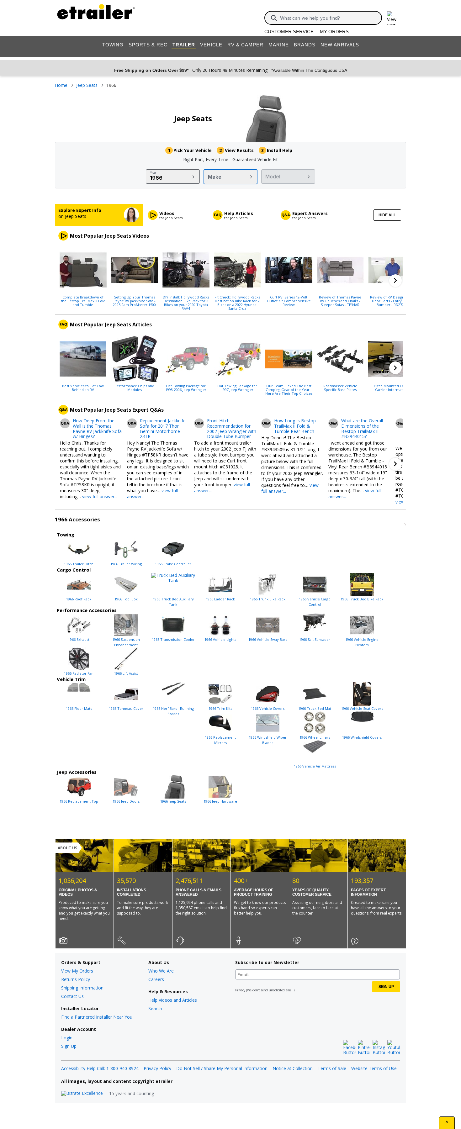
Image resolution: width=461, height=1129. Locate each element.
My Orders (334, 31)
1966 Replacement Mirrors (220, 740)
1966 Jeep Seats (173, 801)
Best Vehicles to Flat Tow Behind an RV (83, 387)
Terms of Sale (332, 1068)
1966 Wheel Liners (314, 737)
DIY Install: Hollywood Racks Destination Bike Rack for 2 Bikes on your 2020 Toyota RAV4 (186, 302)
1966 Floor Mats (79, 708)
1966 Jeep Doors (126, 801)
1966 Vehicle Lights (220, 639)
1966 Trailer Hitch (78, 564)
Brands (304, 44)
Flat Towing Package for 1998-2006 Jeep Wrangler (185, 387)
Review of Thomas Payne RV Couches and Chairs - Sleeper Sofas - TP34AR (340, 301)
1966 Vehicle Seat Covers (362, 708)
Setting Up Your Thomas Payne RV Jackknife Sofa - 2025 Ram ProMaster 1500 (134, 301)
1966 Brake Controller (173, 564)
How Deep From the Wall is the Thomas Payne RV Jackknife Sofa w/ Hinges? (97, 428)
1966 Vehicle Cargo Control (315, 602)
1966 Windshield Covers (362, 737)
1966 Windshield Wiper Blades (268, 740)
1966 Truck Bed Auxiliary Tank (173, 602)
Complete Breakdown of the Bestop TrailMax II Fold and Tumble (83, 301)
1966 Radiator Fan (78, 673)
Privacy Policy (157, 1068)
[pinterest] (364, 1048)
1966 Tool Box (126, 599)
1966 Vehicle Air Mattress (315, 766)
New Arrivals (340, 44)
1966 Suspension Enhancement (126, 642)
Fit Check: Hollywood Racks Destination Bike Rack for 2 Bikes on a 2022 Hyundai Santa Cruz (237, 302)
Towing (113, 44)
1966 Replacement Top (79, 801)
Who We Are (161, 971)
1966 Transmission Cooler (173, 639)
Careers (156, 979)
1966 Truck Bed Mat (314, 708)
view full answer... (99, 496)
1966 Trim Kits (220, 708)
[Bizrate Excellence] (82, 1093)
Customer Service (289, 31)
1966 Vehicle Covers (267, 708)
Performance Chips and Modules (134, 387)
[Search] (274, 18)
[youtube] (393, 1048)
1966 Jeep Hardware (220, 801)
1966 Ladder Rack (220, 599)
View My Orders (77, 971)
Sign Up (69, 1046)
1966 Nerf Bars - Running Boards (173, 711)
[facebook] (349, 1048)
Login (66, 1038)
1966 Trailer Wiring (126, 564)
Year (153, 173)
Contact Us (72, 996)
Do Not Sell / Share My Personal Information (222, 1068)
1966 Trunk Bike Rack (267, 599)
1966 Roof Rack (78, 599)
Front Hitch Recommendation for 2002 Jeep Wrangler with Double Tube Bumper (231, 428)
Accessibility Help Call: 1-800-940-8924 (100, 1068)
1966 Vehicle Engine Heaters (362, 642)
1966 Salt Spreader (314, 639)
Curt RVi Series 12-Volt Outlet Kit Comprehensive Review (289, 301)
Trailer (183, 44)
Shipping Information (82, 988)
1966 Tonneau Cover (126, 708)
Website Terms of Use (374, 1068)
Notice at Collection (293, 1068)
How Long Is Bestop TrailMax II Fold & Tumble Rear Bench (295, 426)
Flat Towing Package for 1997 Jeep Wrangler (237, 387)
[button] (395, 280)
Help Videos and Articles (172, 1000)
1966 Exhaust (78, 639)
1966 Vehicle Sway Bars (267, 639)
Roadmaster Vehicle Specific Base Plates (340, 387)
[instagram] (379, 1048)
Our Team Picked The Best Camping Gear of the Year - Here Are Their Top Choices (288, 389)
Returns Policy (75, 979)
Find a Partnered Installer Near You (96, 1017)
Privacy (240, 990)
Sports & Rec (148, 44)
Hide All (387, 215)
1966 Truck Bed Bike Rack (362, 599)
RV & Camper (245, 44)
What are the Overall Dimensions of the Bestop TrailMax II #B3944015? (362, 428)
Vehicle (211, 44)
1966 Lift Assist (126, 673)
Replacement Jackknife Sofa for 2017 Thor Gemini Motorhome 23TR (163, 428)
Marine (278, 44)
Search (155, 1008)
